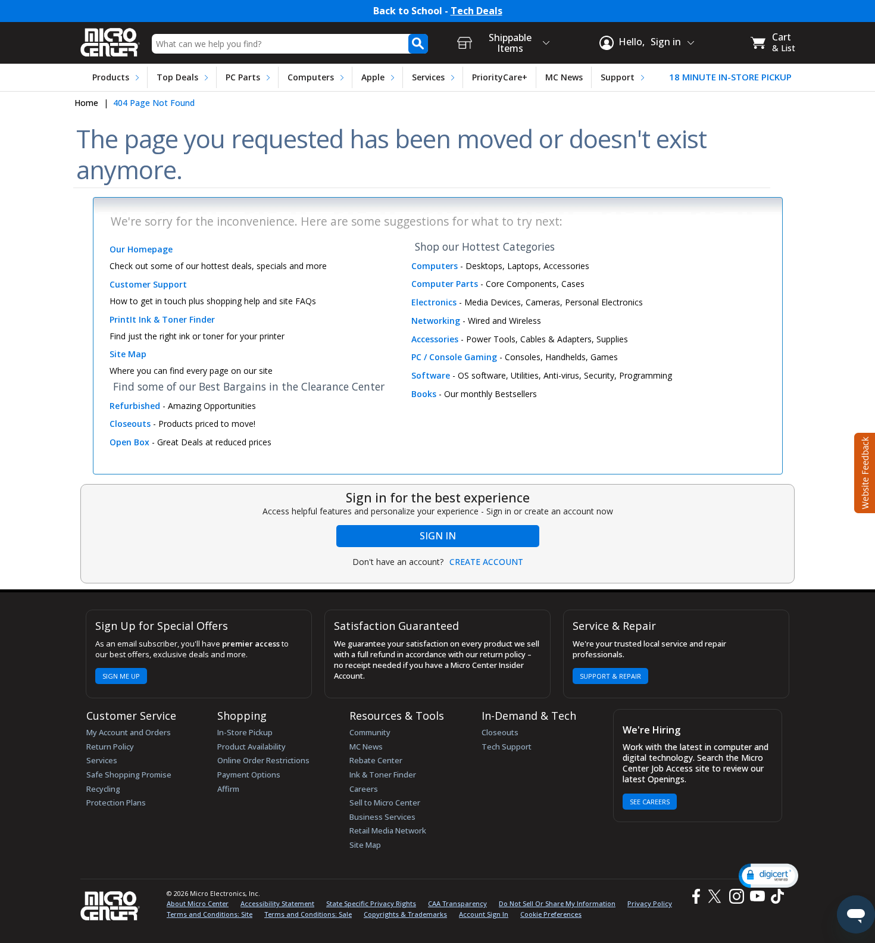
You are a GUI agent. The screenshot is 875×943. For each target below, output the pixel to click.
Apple (373, 77)
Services (428, 77)
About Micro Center (198, 903)
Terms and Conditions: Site (209, 914)
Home (86, 102)
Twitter (716, 896)
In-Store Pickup (245, 732)
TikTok (775, 896)
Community (369, 732)
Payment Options (248, 774)
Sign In (438, 535)
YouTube (757, 896)
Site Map (365, 844)
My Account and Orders (128, 732)
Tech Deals (476, 11)
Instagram (736, 896)
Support (618, 77)
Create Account (486, 562)
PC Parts (243, 77)
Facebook (695, 896)
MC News (564, 77)
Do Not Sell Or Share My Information (557, 903)
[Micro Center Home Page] (110, 38)
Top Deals (177, 77)
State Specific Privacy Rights (371, 903)
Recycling (103, 788)
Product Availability (251, 746)
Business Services (382, 816)
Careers (363, 788)
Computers (311, 77)
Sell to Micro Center (384, 802)
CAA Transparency (457, 903)
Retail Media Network (387, 830)
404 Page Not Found (154, 102)
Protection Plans (116, 802)
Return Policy (110, 746)
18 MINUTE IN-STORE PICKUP (730, 77)
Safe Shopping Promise (128, 774)
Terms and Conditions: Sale (308, 914)
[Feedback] (863, 471)
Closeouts (500, 732)
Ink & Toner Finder (382, 774)
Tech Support (507, 746)
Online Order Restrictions (263, 760)
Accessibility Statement (277, 903)
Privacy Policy (649, 903)
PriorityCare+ (499, 77)
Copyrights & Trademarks (405, 914)
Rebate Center (375, 760)
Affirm (228, 788)
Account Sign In (483, 914)
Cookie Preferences (551, 914)
